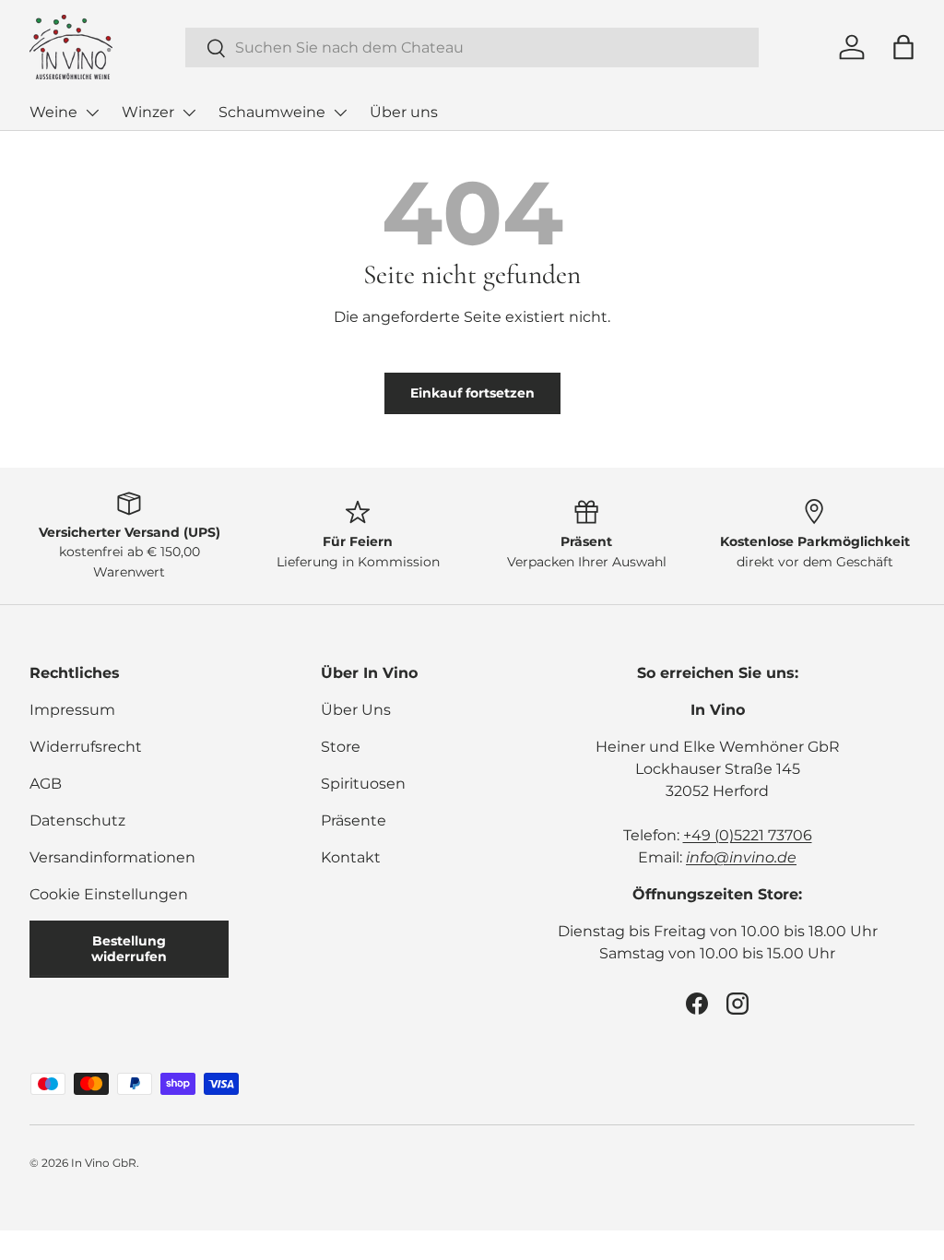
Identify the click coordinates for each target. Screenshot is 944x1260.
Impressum (72, 710)
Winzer (148, 112)
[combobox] (472, 47)
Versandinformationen (112, 857)
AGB (46, 783)
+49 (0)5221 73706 (747, 835)
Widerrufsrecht (86, 746)
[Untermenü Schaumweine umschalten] (340, 112)
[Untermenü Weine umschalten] (92, 112)
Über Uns (356, 710)
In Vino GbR (103, 1163)
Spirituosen (363, 783)
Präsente (353, 820)
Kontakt (351, 857)
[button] (903, 47)
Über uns (404, 112)
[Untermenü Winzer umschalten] (189, 112)
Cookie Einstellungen (109, 894)
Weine (53, 112)
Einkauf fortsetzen (472, 393)
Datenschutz (77, 820)
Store (340, 746)
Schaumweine (271, 112)
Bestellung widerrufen (129, 949)
